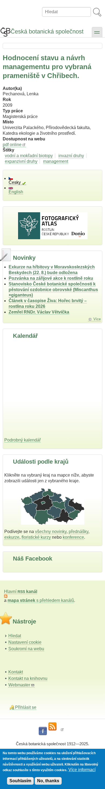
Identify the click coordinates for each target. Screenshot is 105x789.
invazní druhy (71, 155)
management (55, 161)
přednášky (78, 531)
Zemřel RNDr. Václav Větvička (39, 312)
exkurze (11, 537)
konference (73, 537)
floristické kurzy (36, 537)
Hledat (14, 635)
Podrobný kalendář (22, 440)
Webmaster (19, 685)
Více (97, 319)
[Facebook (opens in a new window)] (42, 731)
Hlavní (20, 591)
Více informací (82, 769)
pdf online (12, 144)
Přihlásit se (25, 707)
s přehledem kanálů (41, 600)
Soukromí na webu (26, 648)
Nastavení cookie (24, 642)
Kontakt (15, 672)
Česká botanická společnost (46, 31)
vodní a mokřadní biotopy (29, 155)
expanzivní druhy (21, 161)
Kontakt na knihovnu (27, 678)
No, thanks (48, 780)
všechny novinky (50, 531)
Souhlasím (20, 780)
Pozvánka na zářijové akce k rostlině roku (51, 278)
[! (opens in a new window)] (62, 731)
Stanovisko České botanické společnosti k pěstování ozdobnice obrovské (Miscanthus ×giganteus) (53, 290)
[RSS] (52, 726)
